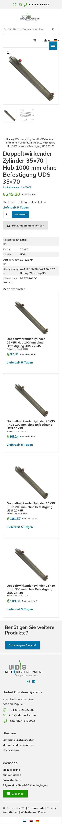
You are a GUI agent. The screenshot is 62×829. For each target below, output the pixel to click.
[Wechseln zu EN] (31, 820)
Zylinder (47, 139)
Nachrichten (11, 750)
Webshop (20, 139)
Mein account (11, 769)
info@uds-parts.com (22, 715)
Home (9, 139)
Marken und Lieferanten (18, 745)
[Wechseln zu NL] (25, 820)
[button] (8, 53)
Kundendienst (12, 774)
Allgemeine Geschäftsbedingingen (25, 785)
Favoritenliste (12, 780)
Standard (11, 142)
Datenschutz (36, 808)
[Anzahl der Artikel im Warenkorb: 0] (34, 40)
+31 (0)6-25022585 (22, 710)
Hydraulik (34, 139)
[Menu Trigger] (53, 46)
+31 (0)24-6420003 (39, 4)
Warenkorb (20, 214)
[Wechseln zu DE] (37, 820)
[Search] (53, 29)
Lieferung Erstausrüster (18, 740)
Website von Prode (33, 812)
